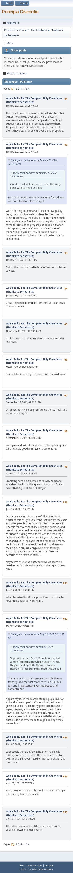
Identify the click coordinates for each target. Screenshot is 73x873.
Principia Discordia (20, 11)
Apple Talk (12, 98)
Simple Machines (45, 869)
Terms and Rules (34, 865)
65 (27, 88)
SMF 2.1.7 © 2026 (28, 869)
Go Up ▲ (49, 865)
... (24, 88)
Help (22, 865)
